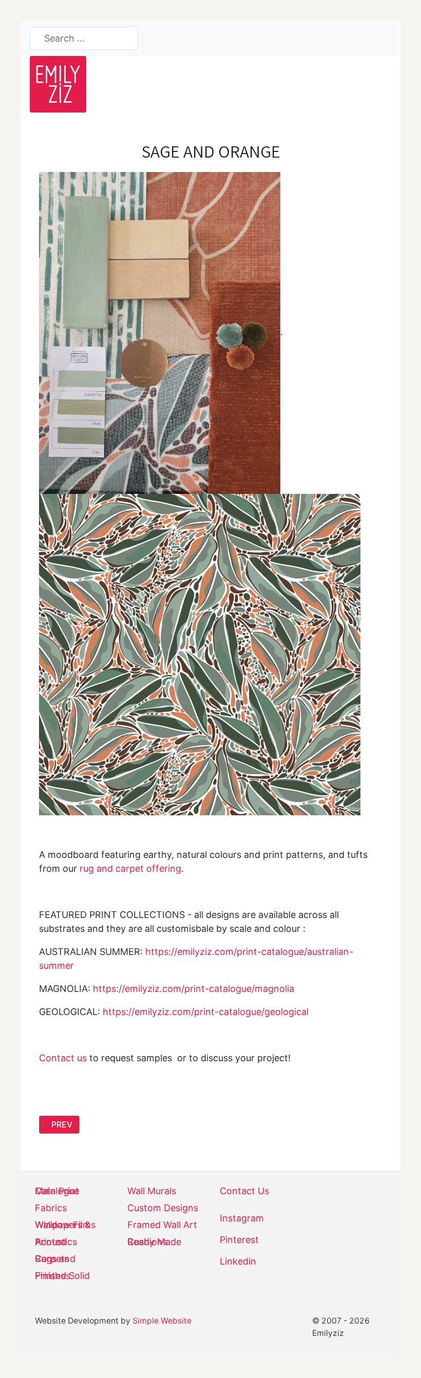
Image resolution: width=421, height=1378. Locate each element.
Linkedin (238, 1261)
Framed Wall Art (162, 1225)
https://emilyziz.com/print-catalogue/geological (206, 1011)
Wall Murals (151, 1191)
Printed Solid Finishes (62, 1275)
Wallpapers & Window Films (65, 1225)
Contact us (63, 1057)
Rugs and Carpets (55, 1258)
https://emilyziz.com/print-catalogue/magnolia (193, 988)
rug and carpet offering (130, 868)
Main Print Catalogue (57, 1191)
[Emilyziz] (58, 83)
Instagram (242, 1218)
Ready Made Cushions (154, 1241)
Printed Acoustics (56, 1241)
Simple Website (162, 1321)
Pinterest (239, 1239)
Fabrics (51, 1208)
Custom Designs (162, 1208)
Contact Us (244, 1191)
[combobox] (84, 38)
